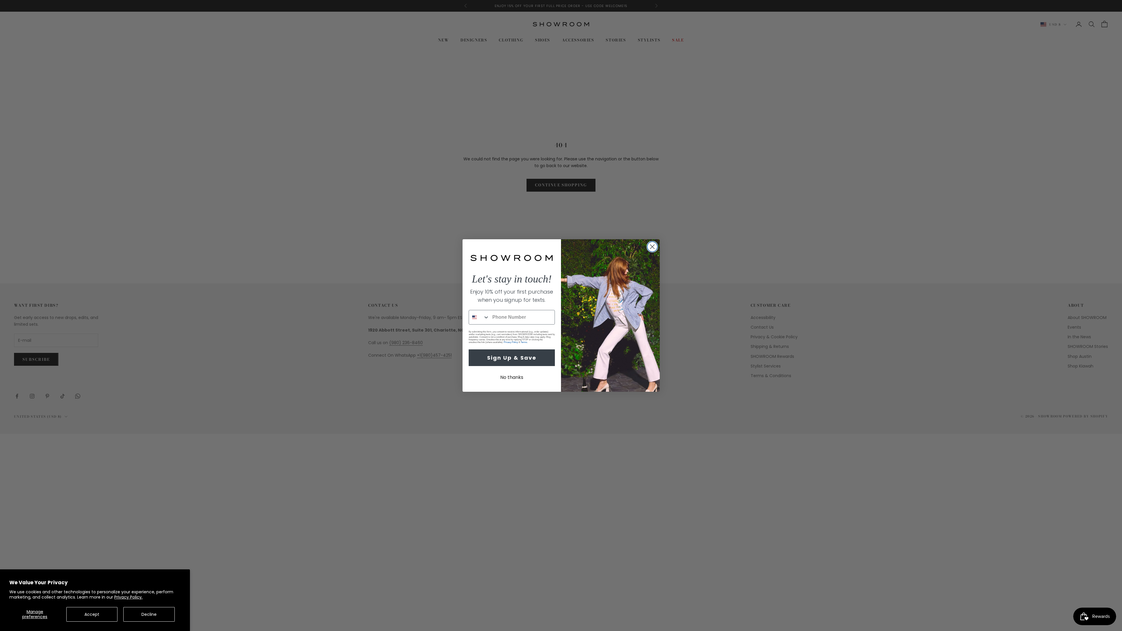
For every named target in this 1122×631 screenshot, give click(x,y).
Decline (149, 614)
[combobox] (479, 317)
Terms (524, 342)
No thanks (511, 377)
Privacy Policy (511, 342)
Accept (91, 614)
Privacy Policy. (128, 597)
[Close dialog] (652, 247)
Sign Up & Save (511, 357)
